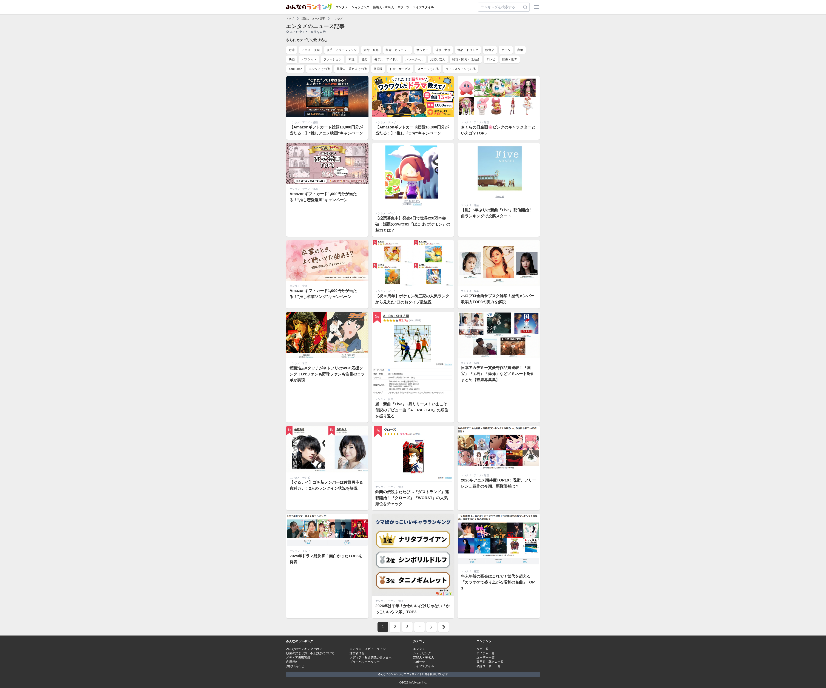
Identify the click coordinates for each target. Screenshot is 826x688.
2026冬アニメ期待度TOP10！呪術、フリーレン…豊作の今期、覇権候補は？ (498, 483)
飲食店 (489, 50)
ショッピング (360, 7)
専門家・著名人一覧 (490, 661)
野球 (292, 50)
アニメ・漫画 (311, 50)
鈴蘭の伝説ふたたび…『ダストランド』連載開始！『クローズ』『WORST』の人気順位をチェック (412, 498)
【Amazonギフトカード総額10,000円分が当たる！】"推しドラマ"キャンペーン (412, 130)
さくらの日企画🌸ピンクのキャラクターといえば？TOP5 (498, 130)
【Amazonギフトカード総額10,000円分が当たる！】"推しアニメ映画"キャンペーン (326, 130)
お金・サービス (400, 69)
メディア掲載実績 (298, 657)
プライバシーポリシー (365, 661)
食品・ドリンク (467, 50)
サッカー (422, 50)
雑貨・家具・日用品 (465, 59)
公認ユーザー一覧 (488, 666)
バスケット (309, 59)
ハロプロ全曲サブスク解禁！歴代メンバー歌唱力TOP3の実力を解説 (498, 299)
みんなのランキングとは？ (304, 649)
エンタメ (342, 7)
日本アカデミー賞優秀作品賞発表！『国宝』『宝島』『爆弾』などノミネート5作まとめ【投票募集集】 (497, 374)
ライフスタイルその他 (460, 69)
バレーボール (414, 59)
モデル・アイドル (386, 59)
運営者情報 (357, 653)
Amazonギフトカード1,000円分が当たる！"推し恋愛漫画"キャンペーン (323, 197)
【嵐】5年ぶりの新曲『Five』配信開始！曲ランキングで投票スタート (497, 213)
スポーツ (403, 7)
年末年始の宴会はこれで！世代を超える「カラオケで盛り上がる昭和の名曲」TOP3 (498, 582)
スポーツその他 (428, 69)
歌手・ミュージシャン (342, 50)
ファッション (333, 59)
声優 (520, 50)
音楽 (364, 59)
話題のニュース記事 (313, 18)
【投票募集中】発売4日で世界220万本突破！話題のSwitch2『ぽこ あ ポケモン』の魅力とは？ (412, 224)
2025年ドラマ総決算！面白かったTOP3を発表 (326, 559)
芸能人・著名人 (383, 7)
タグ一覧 (482, 649)
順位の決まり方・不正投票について (310, 653)
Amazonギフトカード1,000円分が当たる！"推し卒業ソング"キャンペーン (323, 293)
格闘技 (378, 69)
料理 (351, 59)
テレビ (490, 59)
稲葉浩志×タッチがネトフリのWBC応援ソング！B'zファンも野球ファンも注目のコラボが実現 (327, 374)
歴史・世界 (509, 59)
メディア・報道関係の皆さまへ (371, 657)
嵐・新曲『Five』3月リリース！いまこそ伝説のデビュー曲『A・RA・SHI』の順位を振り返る (411, 410)
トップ (290, 18)
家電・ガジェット (397, 50)
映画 (292, 59)
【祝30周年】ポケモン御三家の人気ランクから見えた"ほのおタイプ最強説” (412, 299)
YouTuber (295, 69)
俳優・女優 (442, 50)
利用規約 (292, 661)
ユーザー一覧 (485, 657)
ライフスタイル (423, 7)
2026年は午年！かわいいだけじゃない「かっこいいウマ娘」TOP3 (412, 609)
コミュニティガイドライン (368, 649)
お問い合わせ (295, 666)
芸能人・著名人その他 (352, 69)
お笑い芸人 (437, 59)
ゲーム (505, 50)
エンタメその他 (319, 69)
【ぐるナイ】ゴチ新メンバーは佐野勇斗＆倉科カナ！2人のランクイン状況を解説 (326, 485)
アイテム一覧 (485, 653)
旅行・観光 (371, 50)
